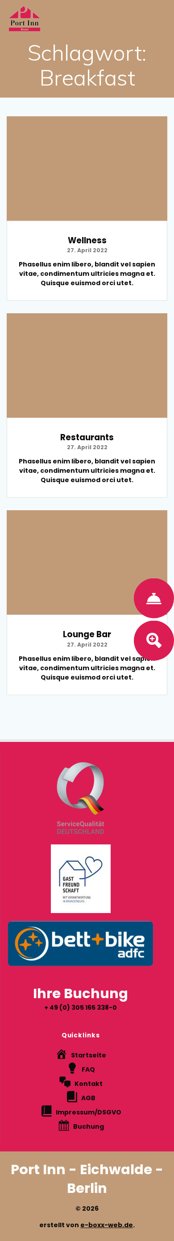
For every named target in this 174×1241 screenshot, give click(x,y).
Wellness (87, 240)
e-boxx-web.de (106, 1225)
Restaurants (87, 437)
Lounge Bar (87, 634)
